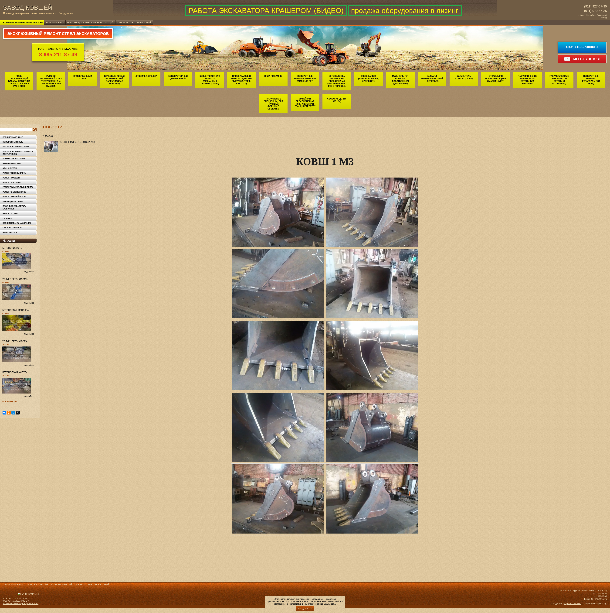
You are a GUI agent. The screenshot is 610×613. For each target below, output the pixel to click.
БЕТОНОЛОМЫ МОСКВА (15, 310)
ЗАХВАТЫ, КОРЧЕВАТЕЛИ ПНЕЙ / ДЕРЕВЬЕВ (432, 78)
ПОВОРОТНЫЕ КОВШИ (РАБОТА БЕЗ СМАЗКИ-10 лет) (305, 78)
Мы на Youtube (587, 59)
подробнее (29, 272)
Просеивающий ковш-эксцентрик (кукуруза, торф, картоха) (241, 80)
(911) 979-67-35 (595, 11)
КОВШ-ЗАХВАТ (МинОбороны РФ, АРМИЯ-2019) (368, 78)
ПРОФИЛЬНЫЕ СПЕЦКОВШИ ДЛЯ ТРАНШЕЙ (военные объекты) (273, 104)
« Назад (48, 135)
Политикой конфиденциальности (319, 604)
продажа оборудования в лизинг (404, 11)
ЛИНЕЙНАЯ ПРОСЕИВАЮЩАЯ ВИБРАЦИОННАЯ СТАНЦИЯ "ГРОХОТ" (305, 102)
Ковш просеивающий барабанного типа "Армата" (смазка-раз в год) (19, 81)
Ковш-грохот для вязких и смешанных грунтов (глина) (210, 80)
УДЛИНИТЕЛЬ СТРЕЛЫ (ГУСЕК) (464, 77)
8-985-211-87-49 (58, 54)
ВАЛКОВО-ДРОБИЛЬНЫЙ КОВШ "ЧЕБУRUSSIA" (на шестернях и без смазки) (51, 81)
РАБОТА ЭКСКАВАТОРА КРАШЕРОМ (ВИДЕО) (266, 11)
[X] (18, 412)
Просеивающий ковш (82, 77)
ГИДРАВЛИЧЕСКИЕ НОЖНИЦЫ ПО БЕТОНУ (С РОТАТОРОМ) (559, 80)
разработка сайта (572, 603)
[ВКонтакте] (4, 412)
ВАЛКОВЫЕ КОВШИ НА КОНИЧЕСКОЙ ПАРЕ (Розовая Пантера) (114, 80)
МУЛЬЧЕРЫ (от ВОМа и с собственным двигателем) (400, 80)
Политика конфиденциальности (20, 604)
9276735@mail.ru (599, 599)
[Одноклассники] (9, 412)
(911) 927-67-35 (595, 6)
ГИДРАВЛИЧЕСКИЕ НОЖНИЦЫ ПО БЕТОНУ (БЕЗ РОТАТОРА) (527, 80)
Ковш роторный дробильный (178, 77)
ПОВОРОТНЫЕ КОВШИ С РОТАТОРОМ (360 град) (591, 80)
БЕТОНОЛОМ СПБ (12, 248)
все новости (9, 402)
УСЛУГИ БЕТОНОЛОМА (14, 279)
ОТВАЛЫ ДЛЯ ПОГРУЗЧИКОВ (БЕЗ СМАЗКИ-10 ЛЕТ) (495, 78)
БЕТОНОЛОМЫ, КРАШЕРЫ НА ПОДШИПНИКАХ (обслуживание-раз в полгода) (336, 81)
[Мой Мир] (13, 412)
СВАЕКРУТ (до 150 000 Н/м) (336, 100)
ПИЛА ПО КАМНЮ (273, 76)
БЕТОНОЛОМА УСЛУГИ (14, 372)
